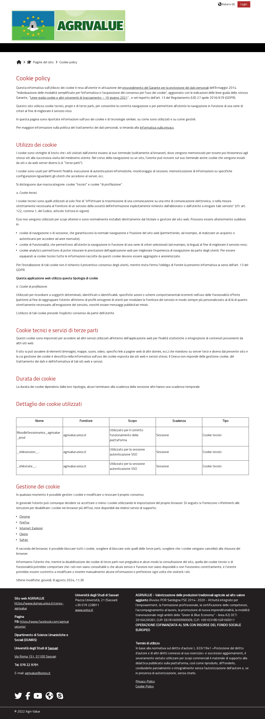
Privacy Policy (145, 681)
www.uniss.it (84, 609)
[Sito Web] (49, 696)
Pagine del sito (43, 62)
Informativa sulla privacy (157, 127)
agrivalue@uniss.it (38, 672)
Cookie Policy (145, 686)
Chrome (24, 516)
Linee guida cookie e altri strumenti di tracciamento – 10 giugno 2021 (79, 97)
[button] (226, 4)
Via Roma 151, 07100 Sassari (35, 656)
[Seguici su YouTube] (38, 696)
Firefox (24, 522)
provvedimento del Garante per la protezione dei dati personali (165, 87)
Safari (24, 539)
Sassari (53, 648)
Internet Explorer (31, 528)
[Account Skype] (60, 696)
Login (244, 4)
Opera (23, 533)
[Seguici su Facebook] (28, 696)
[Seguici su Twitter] (19, 696)
